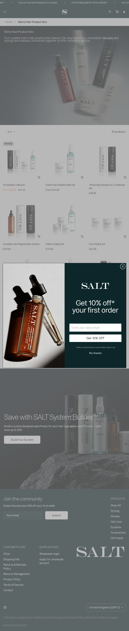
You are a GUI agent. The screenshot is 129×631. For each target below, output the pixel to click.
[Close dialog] (122, 266)
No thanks (95, 353)
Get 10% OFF (95, 338)
